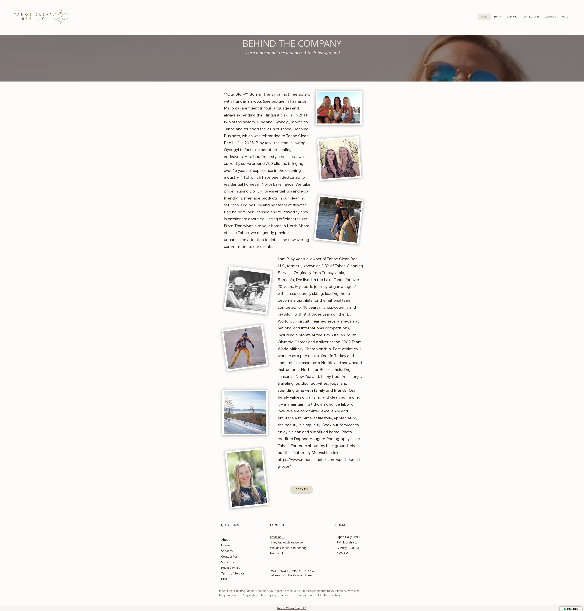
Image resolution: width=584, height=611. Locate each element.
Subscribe (228, 562)
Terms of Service (232, 573)
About (225, 540)
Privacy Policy (230, 568)
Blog (224, 579)
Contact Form (230, 556)
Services (227, 551)
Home (225, 545)
